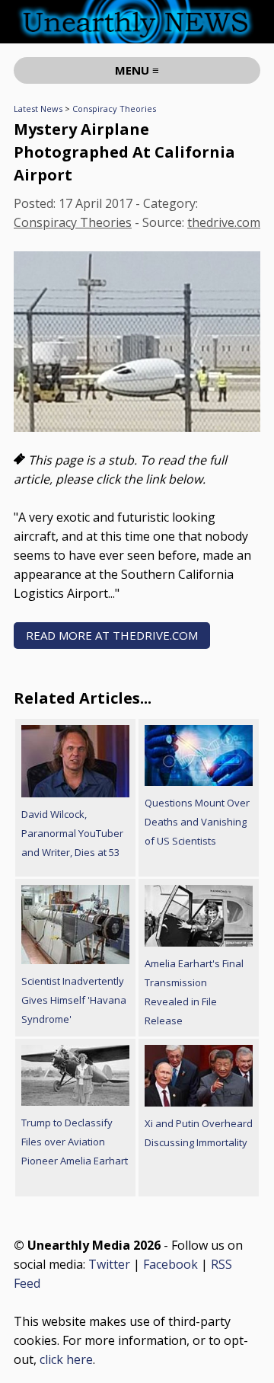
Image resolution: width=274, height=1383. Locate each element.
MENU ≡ (137, 70)
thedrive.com (223, 222)
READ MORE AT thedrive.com (112, 635)
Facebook (170, 1264)
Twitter (109, 1264)
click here (66, 1359)
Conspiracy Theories (114, 108)
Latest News (38, 108)
